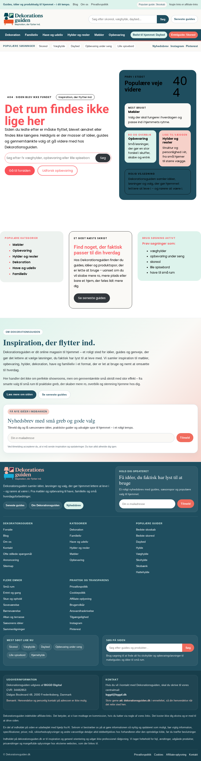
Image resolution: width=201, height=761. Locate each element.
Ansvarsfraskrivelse (82, 610)
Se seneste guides (92, 298)
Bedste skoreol (145, 535)
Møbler (99, 34)
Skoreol (43, 46)
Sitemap (8, 566)
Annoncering (11, 559)
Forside (8, 529)
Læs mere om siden (20, 394)
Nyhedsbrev (161, 46)
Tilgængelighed (79, 617)
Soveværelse (11, 604)
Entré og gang (12, 592)
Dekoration (12, 34)
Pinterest (192, 46)
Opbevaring (117, 34)
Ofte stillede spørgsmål (17, 553)
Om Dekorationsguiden (45, 505)
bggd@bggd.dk (116, 694)
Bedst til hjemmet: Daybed (149, 34)
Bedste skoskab (146, 529)
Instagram (177, 46)
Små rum (9, 586)
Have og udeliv (53, 34)
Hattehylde (142, 572)
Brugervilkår (77, 604)
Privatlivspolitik (99, 4)
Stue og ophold (12, 598)
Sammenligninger (14, 629)
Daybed (75, 46)
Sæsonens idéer (13, 623)
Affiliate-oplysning (80, 598)
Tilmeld (185, 437)
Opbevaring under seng (98, 46)
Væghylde (59, 46)
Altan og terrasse (13, 617)
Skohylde (141, 559)
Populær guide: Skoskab (152, 4)
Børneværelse (12, 610)
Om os (84, 4)
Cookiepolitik (77, 592)
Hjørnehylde (38, 655)
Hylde (139, 547)
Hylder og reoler (79, 34)
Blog (75, 4)
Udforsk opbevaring (57, 170)
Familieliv (31, 34)
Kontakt (8, 547)
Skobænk (142, 566)
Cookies (158, 754)
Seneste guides (184, 19)
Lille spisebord (126, 46)
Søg (162, 19)
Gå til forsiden (19, 170)
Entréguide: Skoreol (183, 34)
